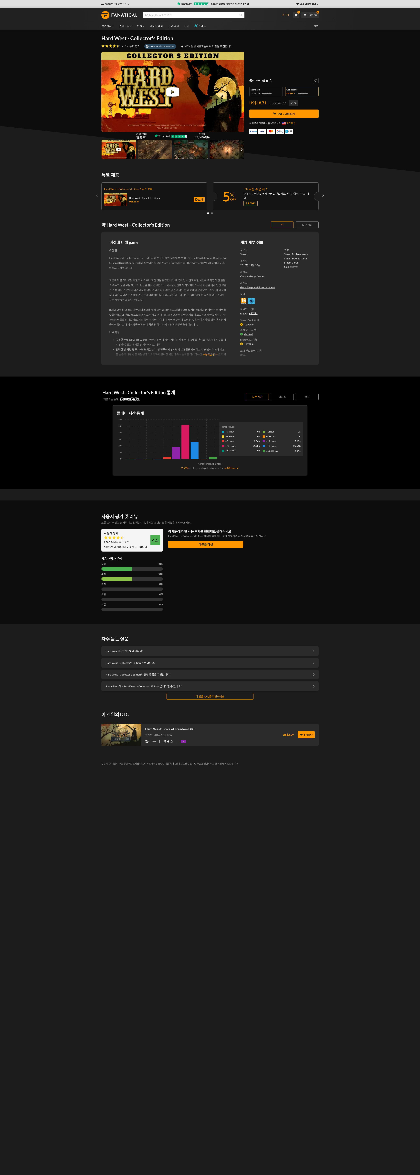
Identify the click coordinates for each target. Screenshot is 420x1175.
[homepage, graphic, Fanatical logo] (119, 15)
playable (248, 324)
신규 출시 (173, 26)
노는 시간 (257, 396)
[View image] (118, 149)
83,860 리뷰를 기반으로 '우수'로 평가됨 (230, 4)
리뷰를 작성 (206, 544)
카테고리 (124, 26)
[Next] (322, 195)
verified (248, 334)
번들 (139, 26)
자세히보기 (208, 354)
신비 (186, 26)
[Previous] (97, 195)
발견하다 (106, 26)
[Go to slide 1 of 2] (208, 213)
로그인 (285, 15)
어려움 (282, 396)
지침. (188, 522)
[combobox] (210, 15)
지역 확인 (290, 123)
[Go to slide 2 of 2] (212, 213)
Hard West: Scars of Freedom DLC (169, 729)
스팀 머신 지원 (248, 329)
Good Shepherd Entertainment (257, 287)
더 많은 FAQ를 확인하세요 (210, 696)
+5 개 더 (253, 313)
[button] (115, 4)
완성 (307, 396)
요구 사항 (307, 224)
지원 (316, 26)
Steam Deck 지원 (249, 320)
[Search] (240, 15)
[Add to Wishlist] (316, 80)
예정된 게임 (156, 26)
